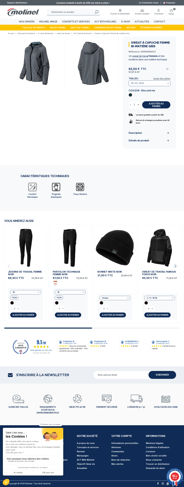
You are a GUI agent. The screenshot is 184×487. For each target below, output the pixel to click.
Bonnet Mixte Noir (109, 271)
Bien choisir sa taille (156, 455)
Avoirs (114, 455)
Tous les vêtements (33, 27)
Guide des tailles (161, 78)
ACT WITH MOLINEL (105, 21)
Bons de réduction (120, 460)
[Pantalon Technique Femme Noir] (70, 246)
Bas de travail (58, 27)
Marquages (83, 455)
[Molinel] (23, 12)
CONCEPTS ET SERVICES (76, 21)
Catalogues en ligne (166, 407)
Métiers (131, 27)
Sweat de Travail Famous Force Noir (159, 273)
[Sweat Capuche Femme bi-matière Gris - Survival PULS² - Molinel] (35, 63)
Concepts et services (88, 447)
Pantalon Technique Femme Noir (66, 273)
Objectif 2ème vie (86, 464)
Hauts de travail (79, 27)
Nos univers (27, 21)
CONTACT (159, 21)
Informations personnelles (124, 443)
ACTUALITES (142, 21)
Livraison (150, 451)
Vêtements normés (151, 27)
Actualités (82, 468)
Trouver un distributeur (158, 464)
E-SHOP (125, 21)
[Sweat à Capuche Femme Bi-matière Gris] (130, 95)
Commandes (117, 451)
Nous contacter (154, 460)
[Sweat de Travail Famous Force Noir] (160, 246)
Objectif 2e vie (77, 407)
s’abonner (162, 374)
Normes (81, 451)
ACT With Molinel (85, 460)
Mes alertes (117, 464)
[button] (175, 266)
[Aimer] (167, 69)
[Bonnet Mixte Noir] (115, 246)
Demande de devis (155, 468)
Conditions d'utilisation (157, 447)
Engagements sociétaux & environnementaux (48, 410)
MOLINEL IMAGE (48, 21)
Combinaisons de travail (108, 27)
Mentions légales (154, 443)
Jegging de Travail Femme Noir (25, 273)
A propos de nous (86, 443)
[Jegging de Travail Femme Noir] (25, 246)
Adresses (116, 447)
